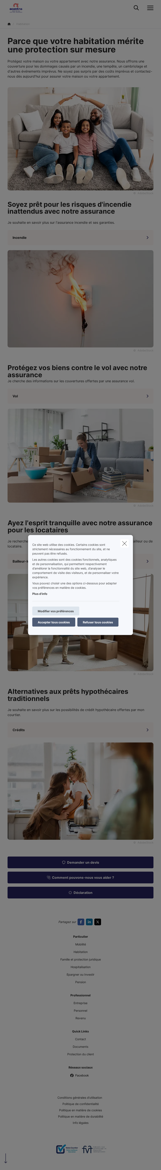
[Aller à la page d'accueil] (18, 8)
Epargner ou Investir (80, 974)
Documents (80, 1046)
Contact (80, 1039)
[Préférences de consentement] (16, 1162)
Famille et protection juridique (80, 959)
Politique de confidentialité (80, 1104)
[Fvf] (94, 1151)
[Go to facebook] (82, 922)
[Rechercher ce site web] (136, 8)
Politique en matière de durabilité (80, 1116)
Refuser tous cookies (98, 622)
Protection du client (80, 1054)
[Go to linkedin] (90, 922)
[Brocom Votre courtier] (66, 1151)
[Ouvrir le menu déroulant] (149, 8)
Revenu (80, 1018)
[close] (124, 543)
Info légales (80, 1122)
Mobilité (80, 944)
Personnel (80, 1010)
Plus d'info (39, 593)
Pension (80, 982)
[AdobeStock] (80, 298)
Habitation (81, 952)
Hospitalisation (81, 967)
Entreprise (80, 1003)
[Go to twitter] (98, 922)
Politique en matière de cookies (80, 1110)
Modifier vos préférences (56, 611)
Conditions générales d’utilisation (79, 1097)
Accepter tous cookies (54, 622)
